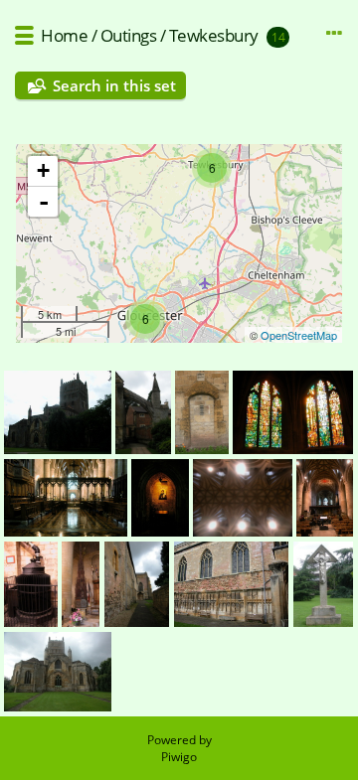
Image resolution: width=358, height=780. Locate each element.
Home (64, 35)
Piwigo (179, 756)
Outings (128, 35)
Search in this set (114, 85)
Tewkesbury (214, 35)
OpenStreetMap (299, 335)
